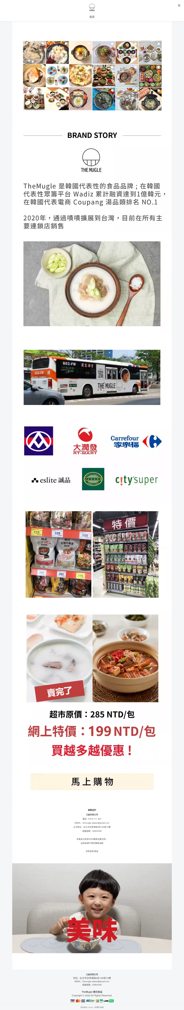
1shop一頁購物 (94, 1007)
